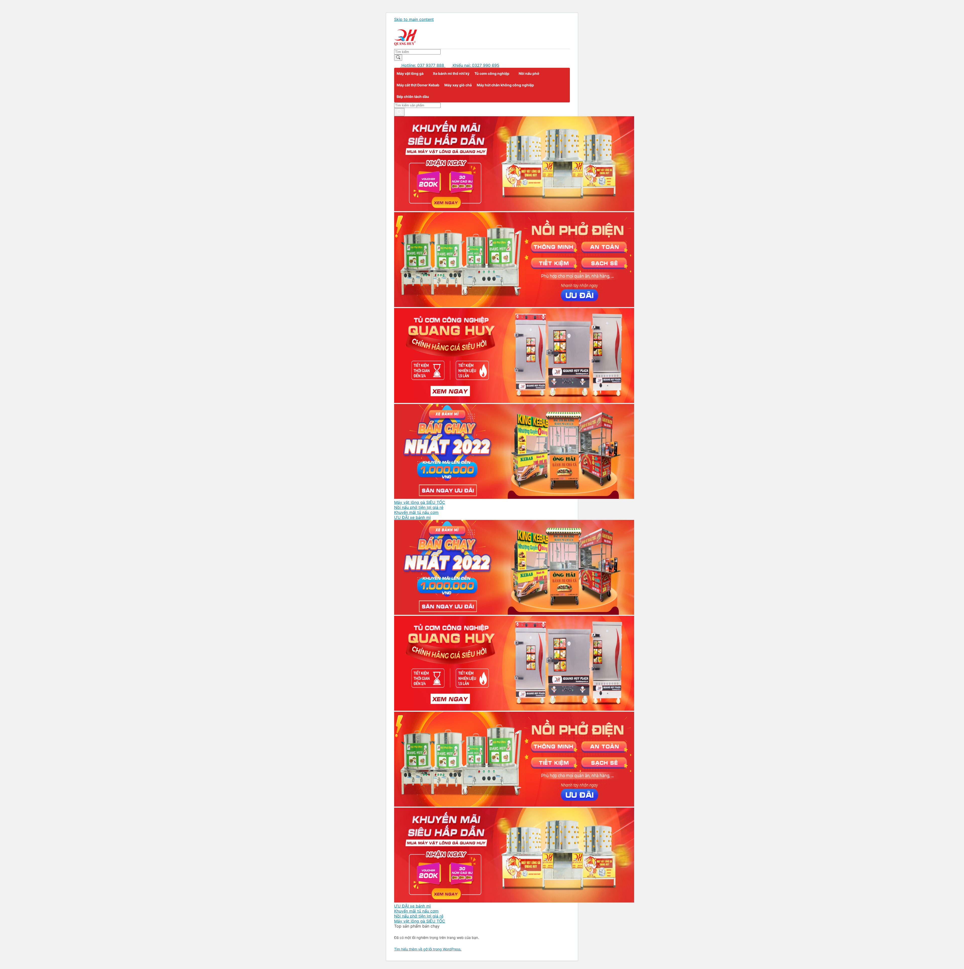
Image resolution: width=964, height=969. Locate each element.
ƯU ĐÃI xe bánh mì (412, 517)
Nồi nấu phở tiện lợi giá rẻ (418, 507)
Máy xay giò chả (458, 85)
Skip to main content (414, 19)
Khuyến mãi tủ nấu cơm (416, 512)
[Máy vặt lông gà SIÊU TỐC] (514, 209)
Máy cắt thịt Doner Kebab (418, 85)
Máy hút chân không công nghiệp (505, 85)
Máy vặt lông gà (410, 73)
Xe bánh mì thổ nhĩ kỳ (451, 73)
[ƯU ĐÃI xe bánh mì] (514, 497)
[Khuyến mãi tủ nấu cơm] (514, 401)
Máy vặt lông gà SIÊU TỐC (419, 502)
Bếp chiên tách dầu (413, 96)
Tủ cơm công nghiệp (491, 73)
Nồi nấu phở (529, 73)
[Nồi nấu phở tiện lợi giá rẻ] (514, 305)
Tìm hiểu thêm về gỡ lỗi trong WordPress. (427, 949)
